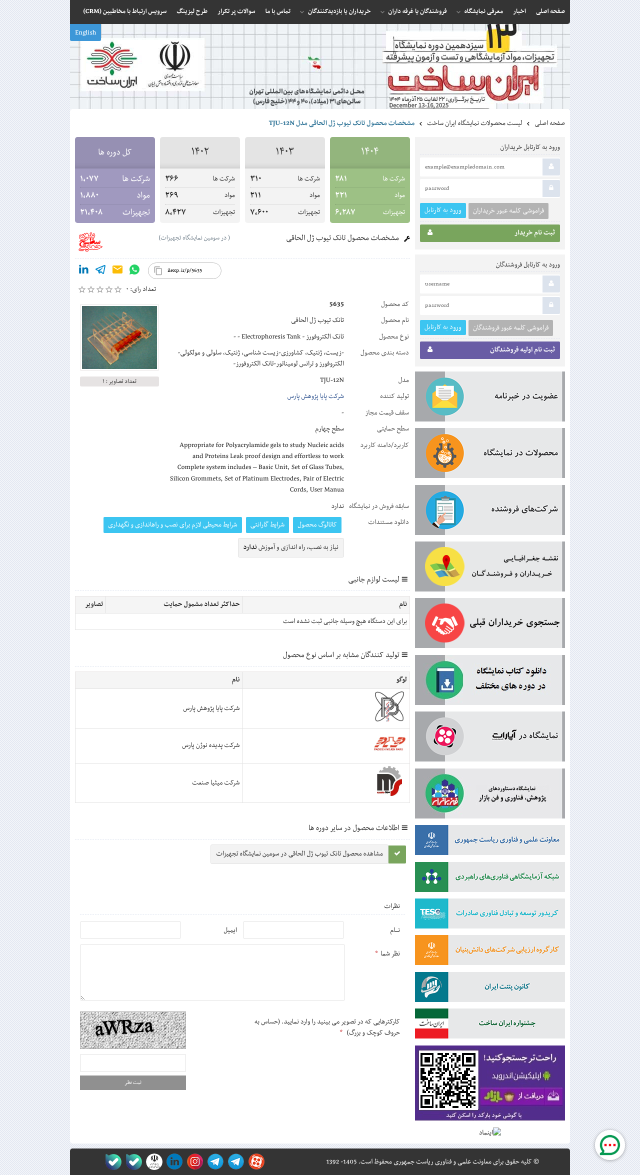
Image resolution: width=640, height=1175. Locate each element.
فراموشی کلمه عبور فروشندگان (510, 328)
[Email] (117, 272)
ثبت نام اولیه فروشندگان (522, 350)
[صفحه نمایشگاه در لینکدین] (172, 1162)
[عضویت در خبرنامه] (490, 399)
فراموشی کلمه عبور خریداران (508, 211)
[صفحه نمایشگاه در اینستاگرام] (193, 1162)
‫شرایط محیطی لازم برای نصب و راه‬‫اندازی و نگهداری (173, 525)
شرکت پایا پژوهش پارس (316, 396)
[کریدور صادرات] (490, 915)
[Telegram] (100, 272)
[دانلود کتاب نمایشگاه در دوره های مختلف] (490, 682)
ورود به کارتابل (443, 210)
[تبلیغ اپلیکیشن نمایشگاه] (490, 1085)
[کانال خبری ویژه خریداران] (214, 1162)
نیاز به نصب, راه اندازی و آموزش (291, 547)
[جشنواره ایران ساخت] (490, 1025)
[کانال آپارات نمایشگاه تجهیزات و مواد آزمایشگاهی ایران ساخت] (490, 739)
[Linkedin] (83, 272)
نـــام (395, 930)
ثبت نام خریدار (534, 233)
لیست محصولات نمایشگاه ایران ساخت (474, 123)
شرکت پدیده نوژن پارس (211, 745)
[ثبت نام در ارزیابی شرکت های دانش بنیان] (490, 952)
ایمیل (230, 930)
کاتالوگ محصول (317, 525)
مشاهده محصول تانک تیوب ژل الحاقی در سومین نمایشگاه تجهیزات (299, 854)
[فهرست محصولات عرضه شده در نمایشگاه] (490, 455)
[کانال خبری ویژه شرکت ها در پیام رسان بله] (111, 1162)
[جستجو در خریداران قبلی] (490, 625)
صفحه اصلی (549, 123)
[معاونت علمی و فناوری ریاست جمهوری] (152, 1162)
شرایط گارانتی (267, 525)
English (85, 33)
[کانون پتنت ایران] (490, 989)
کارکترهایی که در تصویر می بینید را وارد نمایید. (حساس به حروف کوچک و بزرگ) (327, 1027)
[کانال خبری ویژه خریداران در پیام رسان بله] (132, 1162)
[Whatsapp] (134, 272)
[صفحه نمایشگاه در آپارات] (254, 1162)
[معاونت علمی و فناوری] (490, 842)
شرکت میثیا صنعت (216, 783)
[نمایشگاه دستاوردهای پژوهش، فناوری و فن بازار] (490, 795)
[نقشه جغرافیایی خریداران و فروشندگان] (490, 569)
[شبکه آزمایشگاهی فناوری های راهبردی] (490, 879)
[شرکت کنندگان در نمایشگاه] (490, 512)
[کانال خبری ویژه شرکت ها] (234, 1162)
